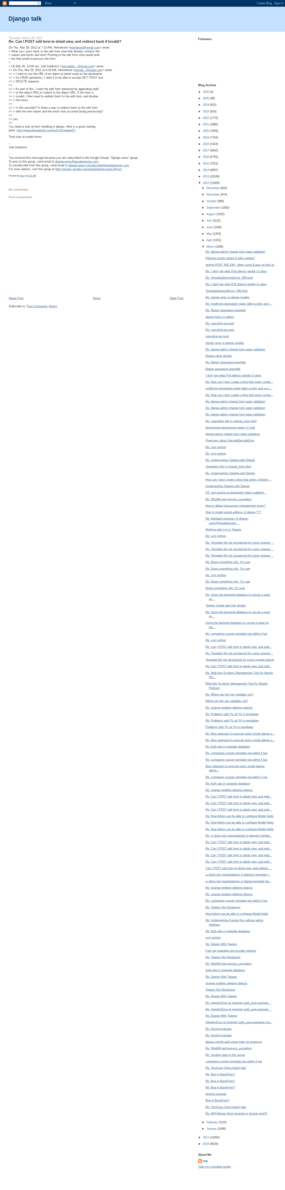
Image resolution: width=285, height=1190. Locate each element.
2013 (206, 176)
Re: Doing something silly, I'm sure (228, 562)
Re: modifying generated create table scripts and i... (239, 303)
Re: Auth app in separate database (228, 746)
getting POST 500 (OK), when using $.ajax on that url (240, 264)
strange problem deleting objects (226, 983)
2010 (206, 1143)
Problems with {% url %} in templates (229, 727)
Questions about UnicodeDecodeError (230, 440)
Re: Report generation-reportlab (226, 310)
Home (96, 298)
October (212, 201)
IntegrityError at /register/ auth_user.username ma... (239, 1022)
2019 (206, 137)
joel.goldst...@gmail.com (78, 66)
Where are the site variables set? (227, 701)
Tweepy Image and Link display (226, 605)
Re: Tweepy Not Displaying (223, 907)
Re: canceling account (220, 323)
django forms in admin (220, 317)
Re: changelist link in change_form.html (231, 421)
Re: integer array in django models (228, 297)
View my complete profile (214, 1166)
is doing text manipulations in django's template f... (238, 874)
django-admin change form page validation (233, 434)
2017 (206, 150)
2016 (206, 157)
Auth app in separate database (225, 970)
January (212, 1128)
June (210, 227)
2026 (206, 92)
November (213, 194)
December (213, 188)
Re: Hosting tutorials (219, 1029)
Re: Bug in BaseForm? (220, 1074)
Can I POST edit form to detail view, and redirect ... (239, 868)
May (209, 233)
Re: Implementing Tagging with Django (230, 460)
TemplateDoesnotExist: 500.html (227, 291)
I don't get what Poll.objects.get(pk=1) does (233, 375)
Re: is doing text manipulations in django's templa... (239, 835)
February (212, 1122)
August (211, 214)
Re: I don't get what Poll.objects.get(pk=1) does (236, 271)
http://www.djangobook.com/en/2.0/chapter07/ (46, 130)
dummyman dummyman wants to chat (230, 427)
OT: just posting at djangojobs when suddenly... (236, 492)
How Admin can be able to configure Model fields (237, 913)
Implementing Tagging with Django (228, 486)
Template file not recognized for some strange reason (240, 659)
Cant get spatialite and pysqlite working (231, 950)
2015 (206, 163)
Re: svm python (216, 447)
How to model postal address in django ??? (233, 512)
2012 (206, 183)
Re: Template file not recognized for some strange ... (239, 542)
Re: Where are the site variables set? (229, 694)
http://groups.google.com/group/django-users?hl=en (88, 169)
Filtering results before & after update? (230, 258)
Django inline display (219, 356)
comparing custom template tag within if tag (234, 1061)
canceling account (217, 336)
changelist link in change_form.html (228, 466)
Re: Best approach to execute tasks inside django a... (240, 733)
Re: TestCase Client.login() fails (226, 1068)
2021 (206, 124)
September (213, 207)
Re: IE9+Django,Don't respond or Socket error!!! (236, 1113)
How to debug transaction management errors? (236, 505)
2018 (206, 144)
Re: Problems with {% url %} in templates (232, 714)
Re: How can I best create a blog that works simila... (239, 382)
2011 (206, 1137)
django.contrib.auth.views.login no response (234, 1042)
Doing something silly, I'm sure (225, 588)
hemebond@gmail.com (85, 47)
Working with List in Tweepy (223, 529)
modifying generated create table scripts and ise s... (239, 388)
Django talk (25, 18)
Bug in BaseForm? (218, 1100)
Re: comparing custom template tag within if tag (236, 633)
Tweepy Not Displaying (220, 989)
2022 (206, 118)
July (209, 220)
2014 (206, 170)
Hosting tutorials (216, 1094)
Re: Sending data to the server (225, 1055)
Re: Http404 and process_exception (229, 499)
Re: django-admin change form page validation (235, 251)
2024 (206, 104)
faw (205, 1161)
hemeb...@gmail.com (88, 70)
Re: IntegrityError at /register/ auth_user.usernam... (238, 1003)
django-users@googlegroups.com (76, 161)
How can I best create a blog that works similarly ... (239, 479)
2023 (206, 111)
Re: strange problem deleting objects (229, 707)
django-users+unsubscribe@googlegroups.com (99, 165)
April (209, 240)
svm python (213, 937)
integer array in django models (225, 343)
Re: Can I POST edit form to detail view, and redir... (239, 647)
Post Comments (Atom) (42, 306)
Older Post (176, 298)
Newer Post (16, 298)
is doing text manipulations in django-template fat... (238, 881)
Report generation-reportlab (223, 369)
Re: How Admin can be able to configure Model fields (240, 816)
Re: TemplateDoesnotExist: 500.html (229, 277)
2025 (206, 98)
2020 (206, 130)
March (210, 246)
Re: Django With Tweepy (221, 944)
